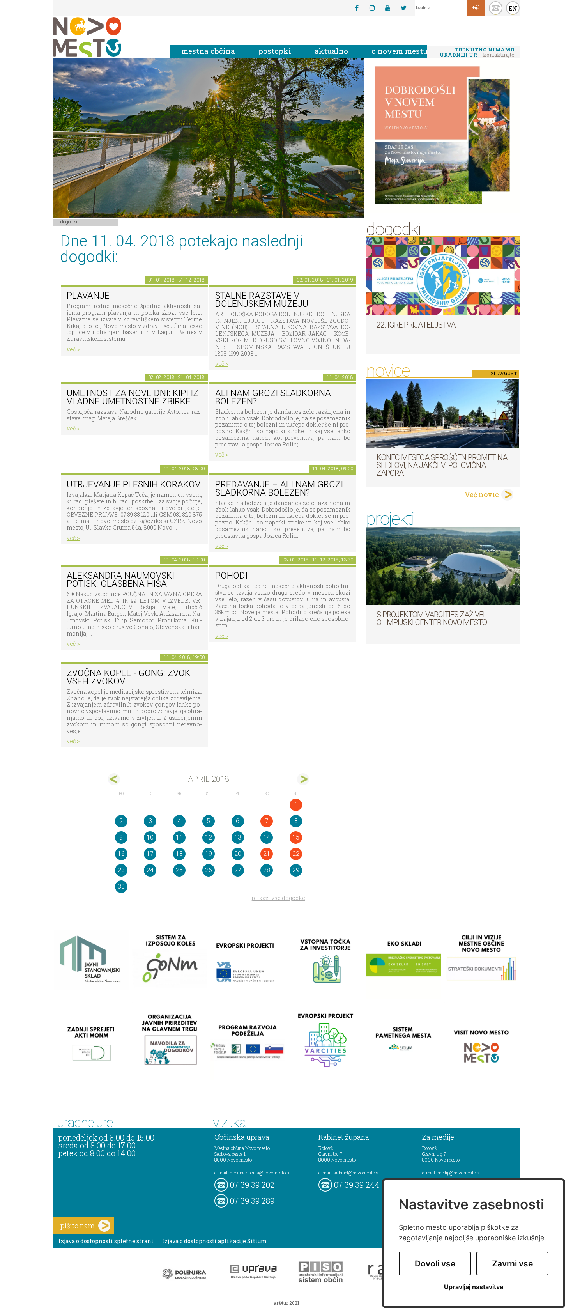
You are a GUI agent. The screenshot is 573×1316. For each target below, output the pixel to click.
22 (295, 853)
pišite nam (77, 1225)
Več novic (482, 494)
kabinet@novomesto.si (357, 1172)
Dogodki (69, 221)
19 (208, 853)
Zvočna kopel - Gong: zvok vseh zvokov (128, 677)
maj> (303, 779)
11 (179, 837)
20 (237, 853)
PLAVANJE (88, 295)
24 (150, 870)
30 (121, 886)
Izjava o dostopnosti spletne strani (106, 1241)
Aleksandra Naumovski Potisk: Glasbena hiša (120, 579)
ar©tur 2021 (286, 1303)
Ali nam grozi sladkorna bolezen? (273, 397)
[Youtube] (388, 8)
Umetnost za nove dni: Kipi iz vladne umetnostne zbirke (132, 397)
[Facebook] (356, 8)
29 (295, 870)
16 (121, 853)
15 (295, 837)
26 (208, 870)
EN (513, 8)
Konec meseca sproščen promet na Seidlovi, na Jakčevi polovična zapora (442, 465)
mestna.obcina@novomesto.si (260, 1172)
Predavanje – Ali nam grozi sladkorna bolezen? (279, 488)
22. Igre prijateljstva (416, 324)
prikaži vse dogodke (278, 898)
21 (266, 853)
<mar (114, 779)
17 (150, 853)
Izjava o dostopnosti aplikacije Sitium (214, 1241)
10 (150, 837)
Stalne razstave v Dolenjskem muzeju (261, 299)
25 (179, 870)
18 (179, 853)
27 (237, 870)
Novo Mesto (105, 37)
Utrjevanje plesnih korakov (133, 484)
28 (266, 870)
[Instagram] (372, 8)
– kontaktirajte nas (477, 52)
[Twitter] (403, 8)
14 (266, 837)
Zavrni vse (512, 1263)
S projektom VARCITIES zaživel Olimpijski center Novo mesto (432, 618)
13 (237, 837)
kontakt (495, 8)
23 (121, 870)
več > (73, 349)
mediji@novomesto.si (459, 1172)
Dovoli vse (435, 1263)
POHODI (231, 575)
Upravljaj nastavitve (474, 1287)
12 (208, 837)
